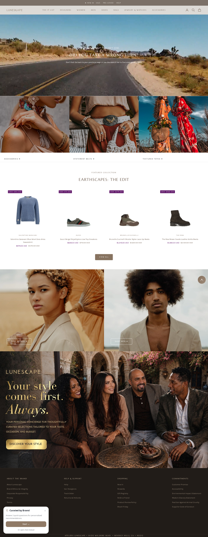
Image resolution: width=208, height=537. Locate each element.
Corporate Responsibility (17, 493)
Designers (65, 10)
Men (93, 10)
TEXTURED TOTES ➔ (153, 159)
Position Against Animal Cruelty (185, 502)
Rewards (121, 489)
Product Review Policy (126, 502)
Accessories (159, 10)
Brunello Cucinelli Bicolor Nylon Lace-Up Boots (129, 239)
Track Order (69, 493)
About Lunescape (14, 484)
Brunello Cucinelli (129, 235)
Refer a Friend (123, 498)
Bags (116, 10)
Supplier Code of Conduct (183, 507)
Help (118, 3)
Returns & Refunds (72, 498)
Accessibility (177, 489)
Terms (9, 502)
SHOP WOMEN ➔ (19, 341)
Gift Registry (122, 493)
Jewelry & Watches (135, 10)
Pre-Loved (108, 3)
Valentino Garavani (28, 235)
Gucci (78, 235)
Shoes (104, 10)
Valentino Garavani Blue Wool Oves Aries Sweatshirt (27, 240)
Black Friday (122, 507)
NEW (89, 3)
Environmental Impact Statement (186, 493)
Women (81, 10)
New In (120, 484)
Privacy (10, 498)
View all (104, 257)
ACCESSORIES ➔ (12, 159)
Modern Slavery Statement (183, 498)
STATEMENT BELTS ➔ (84, 159)
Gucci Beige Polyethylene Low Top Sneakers (78, 239)
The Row (180, 235)
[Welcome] (104, 409)
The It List (48, 10)
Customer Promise (180, 484)
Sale (98, 3)
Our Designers (70, 489)
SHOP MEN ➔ (121, 341)
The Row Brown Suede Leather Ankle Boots (180, 239)
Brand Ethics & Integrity (17, 489)
